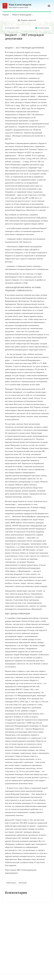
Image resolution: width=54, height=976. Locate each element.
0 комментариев (43, 28)
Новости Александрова (21, 15)
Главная (6, 15)
